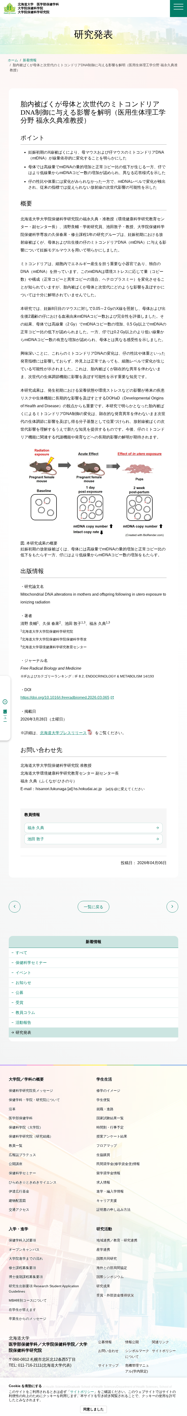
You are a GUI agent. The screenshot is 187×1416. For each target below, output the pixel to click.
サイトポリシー (82, 1392)
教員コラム (25, 1012)
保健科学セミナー (31, 963)
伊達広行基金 (19, 1191)
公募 (19, 992)
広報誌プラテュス (22, 1155)
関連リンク (160, 1342)
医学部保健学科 (21, 1118)
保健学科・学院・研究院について (34, 1100)
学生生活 (104, 1079)
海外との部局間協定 (111, 1268)
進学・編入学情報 (110, 1191)
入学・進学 (18, 1229)
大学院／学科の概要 (26, 1079)
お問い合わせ (108, 1351)
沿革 (12, 1109)
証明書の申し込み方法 (113, 1210)
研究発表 (23, 1032)
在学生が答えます (22, 1310)
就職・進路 (104, 1109)
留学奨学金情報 (108, 1173)
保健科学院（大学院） (26, 1127)
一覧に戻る (93, 907)
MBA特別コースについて (28, 1300)
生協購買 (103, 1155)
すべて (21, 953)
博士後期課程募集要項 (26, 1277)
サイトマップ (108, 1365)
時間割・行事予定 (110, 1127)
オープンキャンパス (24, 1249)
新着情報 (30, 60)
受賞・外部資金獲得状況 (115, 1295)
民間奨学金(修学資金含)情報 (118, 1164)
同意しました (93, 1409)
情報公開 (132, 1342)
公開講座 (15, 1164)
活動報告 (23, 1022)
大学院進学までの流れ (26, 1258)
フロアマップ (106, 1146)
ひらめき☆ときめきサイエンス (32, 1182)
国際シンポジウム (110, 1277)
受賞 (19, 1002)
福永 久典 (36, 828)
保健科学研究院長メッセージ (31, 1090)
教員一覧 (15, 1146)
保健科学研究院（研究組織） (31, 1136)
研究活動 (104, 1229)
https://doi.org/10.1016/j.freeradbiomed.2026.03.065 (64, 697)
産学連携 (103, 1249)
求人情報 (103, 1182)
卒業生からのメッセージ (27, 1319)
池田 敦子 (36, 839)
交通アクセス (19, 1210)
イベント (23, 973)
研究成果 (103, 1286)
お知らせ (23, 983)
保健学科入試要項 (22, 1240)
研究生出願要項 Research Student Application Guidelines (44, 1288)
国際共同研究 (106, 1258)
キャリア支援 (106, 1201)
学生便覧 (103, 1100)
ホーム (13, 60)
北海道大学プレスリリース (63, 733)
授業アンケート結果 (111, 1136)
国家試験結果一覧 (110, 1118)
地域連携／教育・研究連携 (116, 1240)
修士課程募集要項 (22, 1268)
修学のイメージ (108, 1090)
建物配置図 (17, 1201)
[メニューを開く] (178, 7)
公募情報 (105, 1342)
